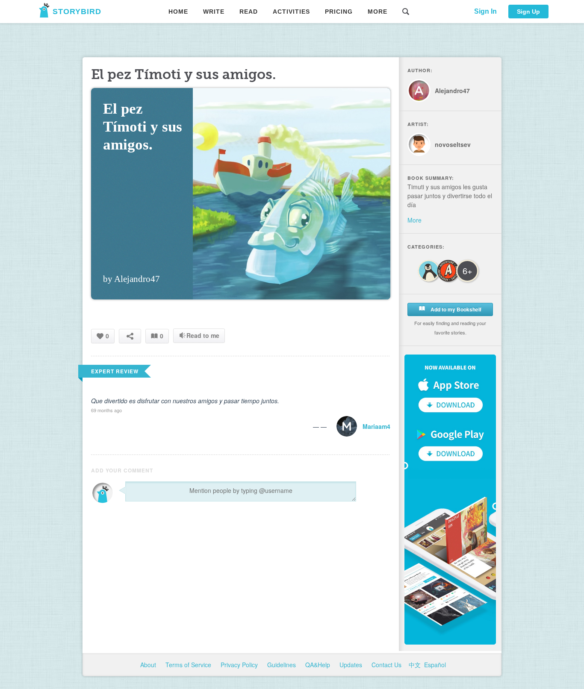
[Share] (130, 336)
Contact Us (387, 664)
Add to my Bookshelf (455, 309)
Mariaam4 (376, 426)
